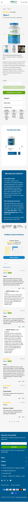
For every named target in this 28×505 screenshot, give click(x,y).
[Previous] (6, 146)
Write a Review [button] (14, 257)
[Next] (21, 146)
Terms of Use (20, 450)
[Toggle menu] (1, 2)
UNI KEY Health (10, 497)
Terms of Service (15, 485)
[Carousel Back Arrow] (5, 34)
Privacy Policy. (4, 451)
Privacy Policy (5, 485)
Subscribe (14, 447)
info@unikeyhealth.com (9, 470)
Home (4, 9)
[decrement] (4, 83)
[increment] (23, 83)
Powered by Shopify (21, 497)
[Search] (21, 2)
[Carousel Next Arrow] (23, 34)
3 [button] (14, 421)
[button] (6, 12)
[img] (6, 270)
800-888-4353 (7, 473)
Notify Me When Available (14, 92)
